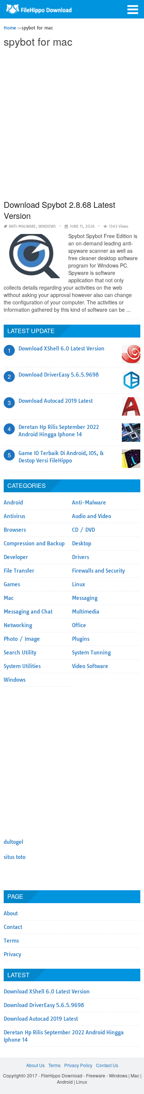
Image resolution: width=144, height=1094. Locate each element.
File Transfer (19, 570)
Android (13, 502)
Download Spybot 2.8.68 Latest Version (59, 210)
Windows (47, 226)
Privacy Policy (78, 1065)
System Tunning (91, 652)
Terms (11, 940)
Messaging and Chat (28, 611)
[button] (133, 9)
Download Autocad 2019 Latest (55, 401)
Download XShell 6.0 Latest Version (61, 348)
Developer (16, 557)
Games (12, 584)
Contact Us (107, 1065)
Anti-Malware (22, 226)
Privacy (12, 954)
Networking (18, 625)
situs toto (14, 857)
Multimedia (85, 611)
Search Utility (20, 652)
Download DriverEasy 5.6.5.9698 (58, 374)
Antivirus (14, 516)
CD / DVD (83, 530)
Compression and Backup (34, 543)
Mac (9, 598)
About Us (35, 1065)
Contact (13, 927)
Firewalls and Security (98, 570)
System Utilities (22, 666)
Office (79, 625)
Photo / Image (22, 639)
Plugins (80, 639)
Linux (78, 584)
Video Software (90, 666)
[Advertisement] (72, 124)
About (11, 913)
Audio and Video (91, 516)
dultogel (13, 842)
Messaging (84, 598)
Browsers (15, 530)
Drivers (80, 557)
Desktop (81, 543)
